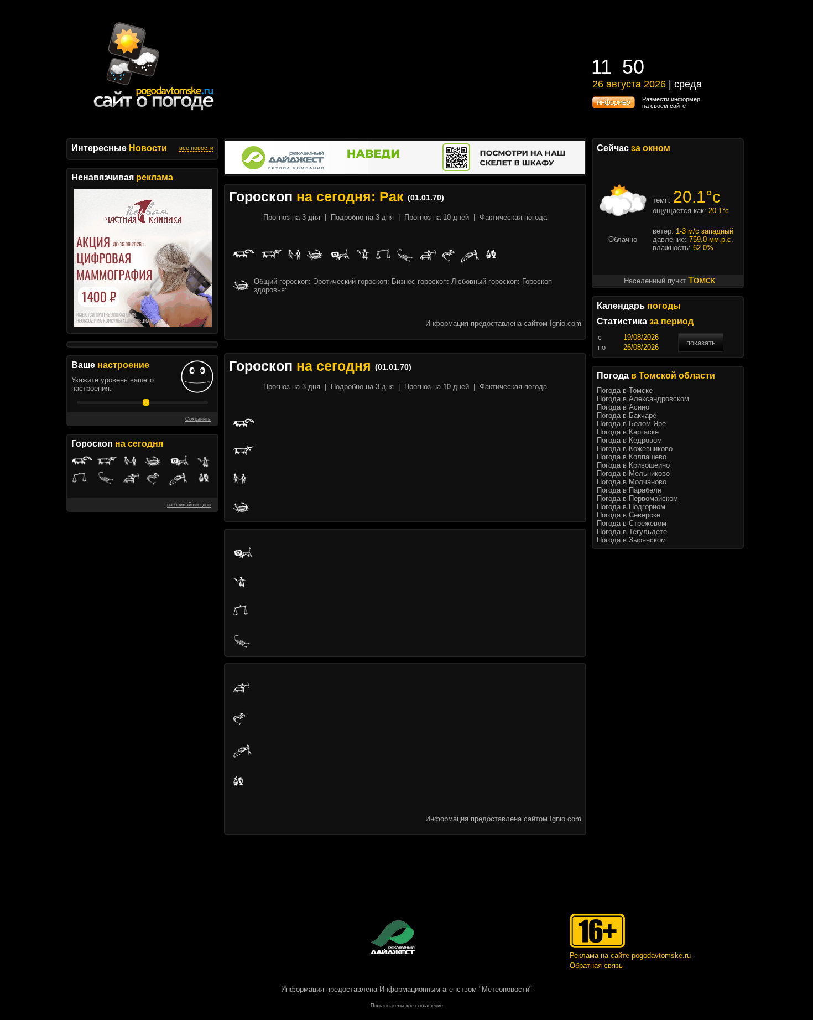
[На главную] (154, 110)
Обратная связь (596, 965)
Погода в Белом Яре (631, 424)
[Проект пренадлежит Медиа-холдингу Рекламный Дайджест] (393, 937)
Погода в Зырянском (631, 540)
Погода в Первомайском (637, 498)
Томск (701, 280)
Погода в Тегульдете (632, 531)
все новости (196, 147)
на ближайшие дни (189, 505)
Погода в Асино (623, 407)
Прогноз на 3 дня (291, 217)
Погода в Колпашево (631, 457)
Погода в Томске (625, 390)
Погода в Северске (628, 515)
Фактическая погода (513, 217)
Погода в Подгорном (631, 507)
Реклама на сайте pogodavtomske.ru (630, 955)
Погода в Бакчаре (626, 415)
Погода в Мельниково (633, 473)
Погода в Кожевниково (635, 448)
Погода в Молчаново (631, 482)
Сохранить (198, 419)
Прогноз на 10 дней (436, 217)
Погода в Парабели (629, 490)
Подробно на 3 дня (362, 217)
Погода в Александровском (643, 399)
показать (701, 343)
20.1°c (697, 197)
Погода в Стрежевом (631, 523)
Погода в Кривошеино (633, 465)
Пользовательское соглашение (407, 1005)
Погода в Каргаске (628, 432)
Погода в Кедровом (629, 440)
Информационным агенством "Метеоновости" (455, 989)
